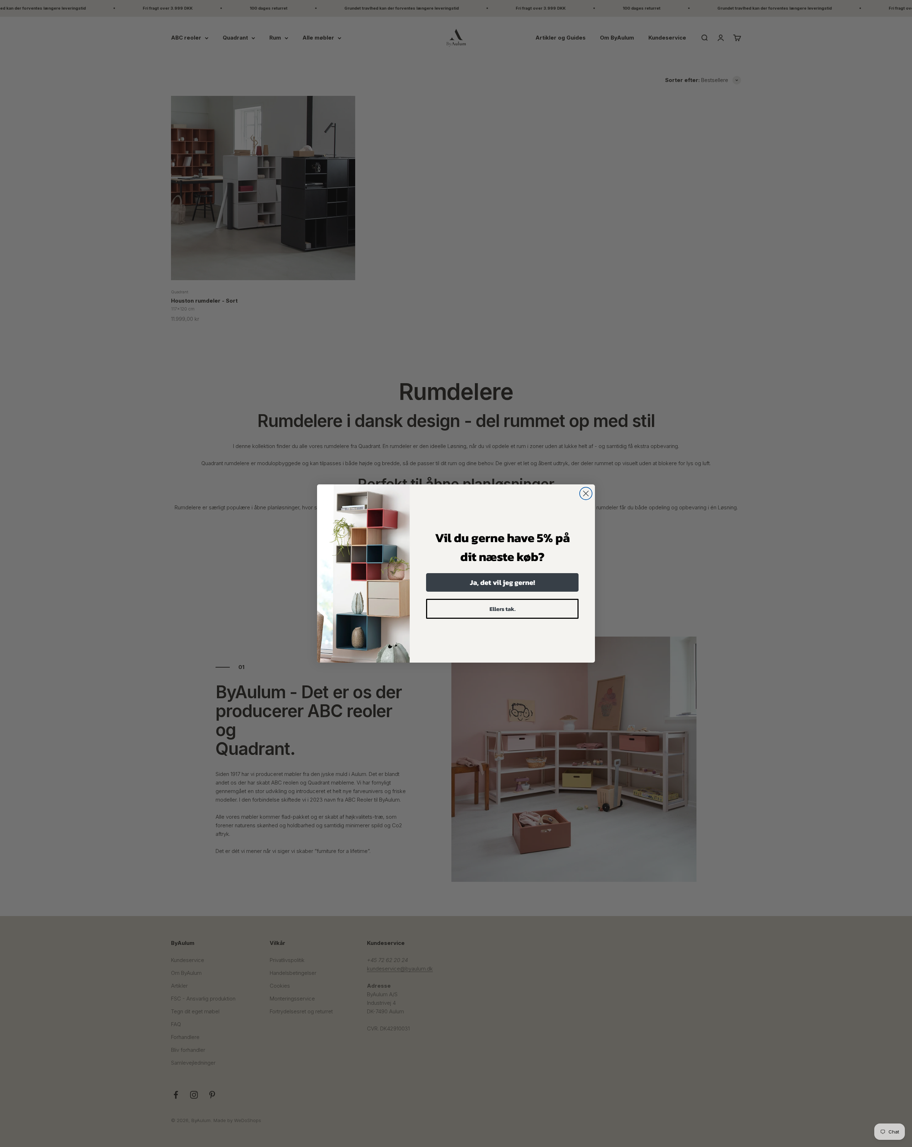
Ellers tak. (502, 609)
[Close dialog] (586, 493)
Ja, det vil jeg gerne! (502, 582)
